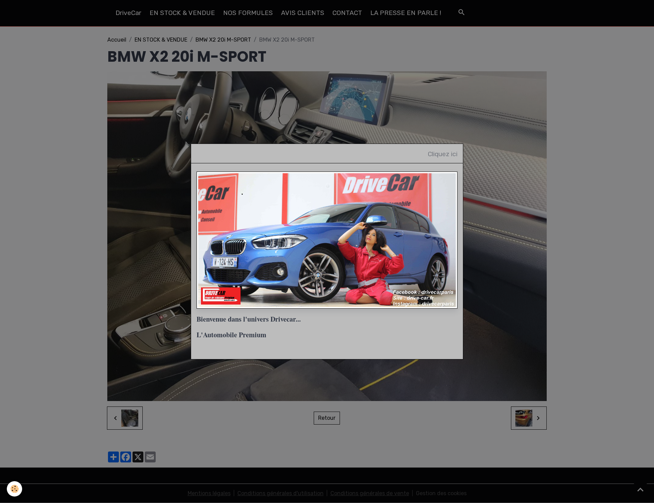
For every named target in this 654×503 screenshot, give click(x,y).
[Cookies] (14, 489)
